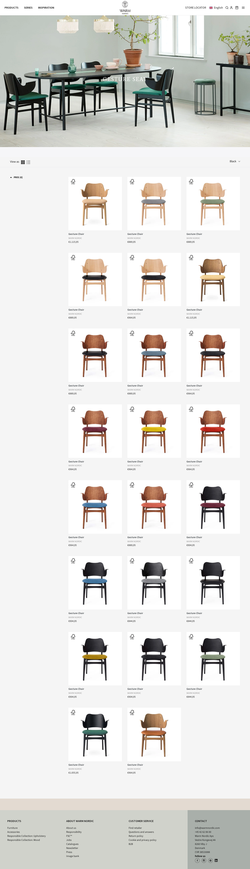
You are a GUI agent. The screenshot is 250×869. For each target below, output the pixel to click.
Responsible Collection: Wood (23, 840)
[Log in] (231, 7)
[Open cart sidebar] (237, 8)
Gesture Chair (76, 234)
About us (71, 828)
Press (69, 852)
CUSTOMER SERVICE (141, 821)
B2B (131, 844)
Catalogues (72, 844)
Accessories (13, 832)
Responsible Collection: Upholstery (26, 836)
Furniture (12, 828)
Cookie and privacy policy (142, 840)
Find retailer (135, 828)
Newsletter (72, 848)
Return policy (136, 836)
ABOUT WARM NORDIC (80, 821)
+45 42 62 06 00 (203, 832)
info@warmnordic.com (207, 828)
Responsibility (74, 832)
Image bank (72, 856)
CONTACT (201, 821)
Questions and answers (141, 832)
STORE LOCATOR (195, 8)
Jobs (69, 840)
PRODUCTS (14, 821)
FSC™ (69, 836)
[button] (217, 7)
